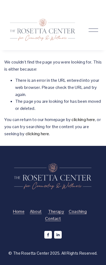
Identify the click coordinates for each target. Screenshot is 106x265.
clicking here (83, 119)
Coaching (78, 211)
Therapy (56, 211)
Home (18, 211)
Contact (53, 218)
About (36, 211)
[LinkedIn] (58, 235)
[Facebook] (48, 235)
